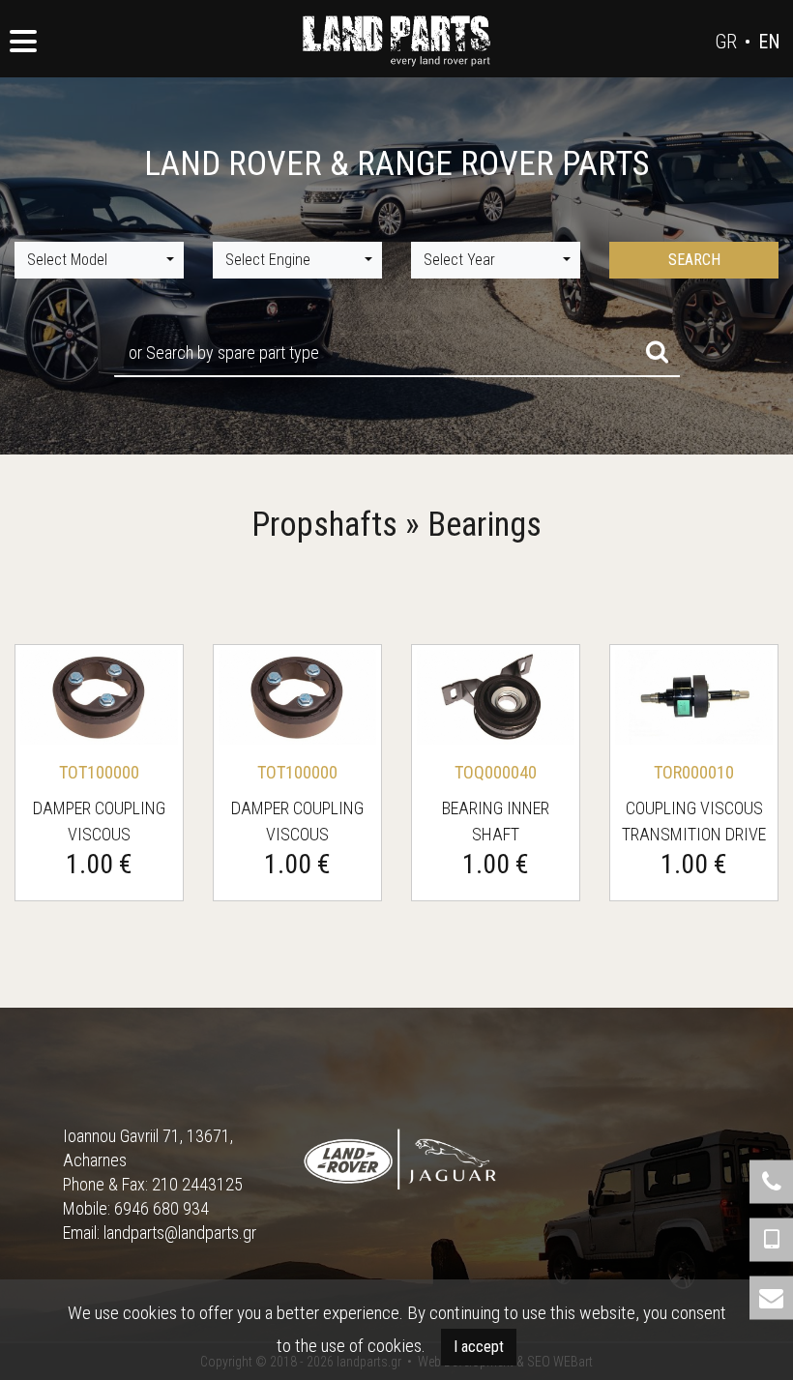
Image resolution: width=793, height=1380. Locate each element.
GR (726, 41)
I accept (479, 1346)
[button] (99, 260)
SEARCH (694, 259)
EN (769, 41)
